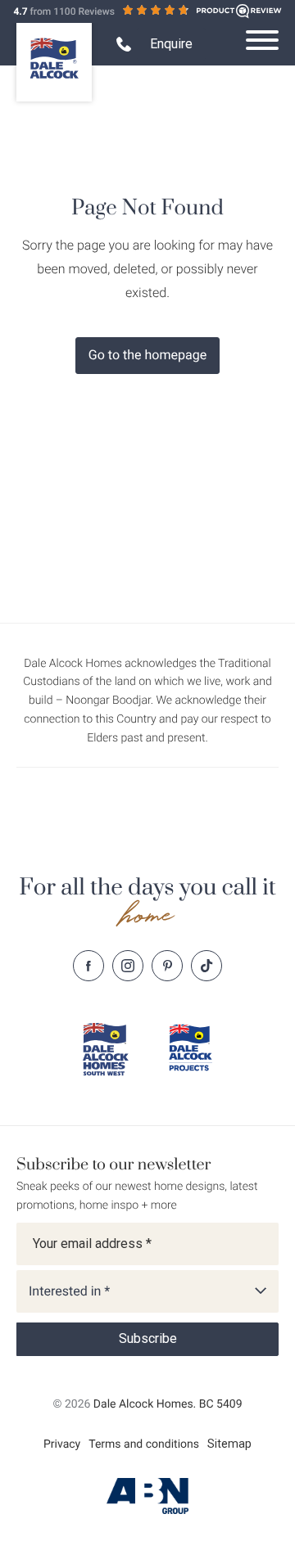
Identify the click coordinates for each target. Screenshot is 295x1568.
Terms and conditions (143, 1444)
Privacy (61, 1444)
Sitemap (229, 1443)
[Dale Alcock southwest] (104, 1049)
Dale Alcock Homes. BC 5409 (168, 1404)
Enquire (171, 44)
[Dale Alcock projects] (191, 1047)
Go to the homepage (147, 355)
